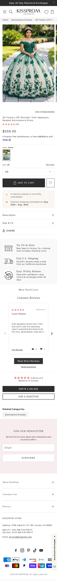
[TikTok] (35, 550)
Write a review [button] (28, 389)
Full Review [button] (17, 350)
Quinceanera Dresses (21, 20)
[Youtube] (41, 550)
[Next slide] (52, 333)
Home (5, 20)
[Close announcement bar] (53, 2)
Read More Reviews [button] (29, 361)
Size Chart (50, 164)
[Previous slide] (5, 333)
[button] (5, 11)
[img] (18, 310)
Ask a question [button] (28, 396)
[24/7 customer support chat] (54, 566)
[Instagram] (22, 550)
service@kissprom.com (20, 537)
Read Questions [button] (28, 367)
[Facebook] (16, 550)
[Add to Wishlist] (50, 182)
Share (10, 230)
